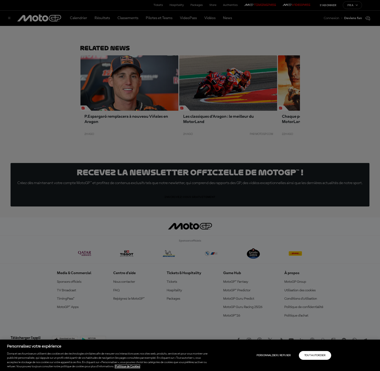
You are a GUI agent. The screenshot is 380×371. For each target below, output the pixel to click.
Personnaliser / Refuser (274, 355)
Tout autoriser (315, 355)
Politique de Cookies (127, 366)
